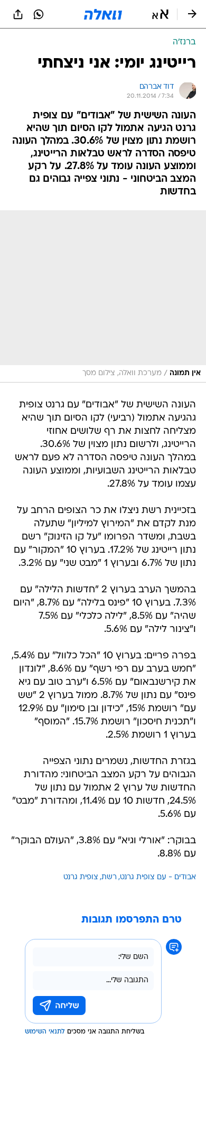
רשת (109, 877)
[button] (160, 14)
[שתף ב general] (18, 14)
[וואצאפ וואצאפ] (38, 14)
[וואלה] (103, 14)
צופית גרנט (80, 877)
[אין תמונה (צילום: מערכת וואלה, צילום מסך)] (103, 296)
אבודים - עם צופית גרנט (158, 877)
